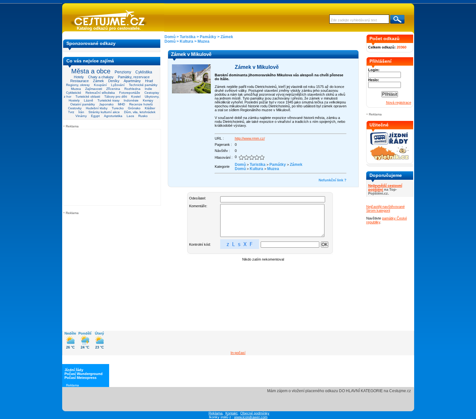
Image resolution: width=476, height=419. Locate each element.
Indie (148, 89)
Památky (208, 37)
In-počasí (238, 353)
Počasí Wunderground (83, 374)
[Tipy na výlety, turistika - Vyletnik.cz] (389, 159)
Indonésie (131, 100)
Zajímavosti (93, 89)
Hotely (79, 77)
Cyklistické (73, 92)
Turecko (118, 108)
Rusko (143, 116)
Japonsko (106, 104)
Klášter (150, 108)
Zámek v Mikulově (257, 67)
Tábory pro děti (115, 96)
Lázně (88, 100)
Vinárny (81, 116)
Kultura (186, 41)
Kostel (136, 96)
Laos (130, 116)
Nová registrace (398, 102)
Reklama (215, 413)
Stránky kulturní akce (104, 112)
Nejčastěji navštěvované (385, 207)
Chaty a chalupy (101, 77)
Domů (170, 37)
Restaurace (79, 81)
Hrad (149, 81)
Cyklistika (143, 72)
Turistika (188, 37)
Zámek (98, 81)
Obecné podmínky (254, 413)
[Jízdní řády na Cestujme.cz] (389, 144)
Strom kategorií (378, 210)
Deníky (113, 81)
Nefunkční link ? (332, 180)
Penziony (123, 72)
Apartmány (132, 81)
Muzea (76, 89)
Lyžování (118, 85)
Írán (81, 112)
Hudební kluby (97, 108)
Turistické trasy (108, 100)
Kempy (148, 100)
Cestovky (75, 108)
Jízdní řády (73, 370)
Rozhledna (132, 89)
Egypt (95, 116)
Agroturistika (113, 116)
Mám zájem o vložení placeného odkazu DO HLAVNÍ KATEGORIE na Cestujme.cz (339, 391)
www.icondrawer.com (250, 417)
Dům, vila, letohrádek (139, 112)
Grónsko (134, 108)
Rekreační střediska (100, 92)
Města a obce (90, 71)
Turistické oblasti (87, 96)
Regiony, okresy (78, 85)
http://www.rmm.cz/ (250, 138)
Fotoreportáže (129, 92)
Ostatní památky (82, 104)
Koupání (100, 85)
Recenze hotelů (141, 104)
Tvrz (71, 112)
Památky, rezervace (134, 77)
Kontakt (231, 413)
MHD (121, 104)
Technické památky (143, 85)
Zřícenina (113, 89)
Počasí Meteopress (80, 378)
